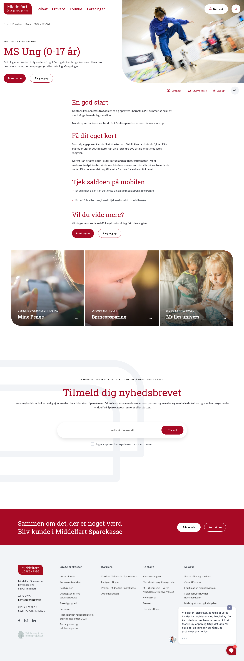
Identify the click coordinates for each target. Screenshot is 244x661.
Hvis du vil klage (151, 608)
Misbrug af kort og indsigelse (200, 603)
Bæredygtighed (68, 603)
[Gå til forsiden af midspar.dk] (18, 9)
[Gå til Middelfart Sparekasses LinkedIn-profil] (34, 621)
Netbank (218, 9)
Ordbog (176, 90)
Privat (43, 9)
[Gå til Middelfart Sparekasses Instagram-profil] (26, 621)
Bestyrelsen (66, 587)
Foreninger (96, 9)
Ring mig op (41, 78)
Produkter (17, 24)
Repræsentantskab (70, 582)
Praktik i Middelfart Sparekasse (118, 587)
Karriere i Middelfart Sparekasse (119, 576)
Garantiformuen (193, 582)
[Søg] (235, 8)
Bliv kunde (189, 527)
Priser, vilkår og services (197, 576)
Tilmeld (172, 429)
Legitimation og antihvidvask (200, 587)
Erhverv (58, 9)
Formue (76, 9)
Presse (147, 603)
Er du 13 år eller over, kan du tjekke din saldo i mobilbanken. (111, 200)
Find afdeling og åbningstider (159, 582)
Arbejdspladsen (110, 593)
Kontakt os (215, 527)
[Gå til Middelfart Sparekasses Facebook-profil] (19, 621)
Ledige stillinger (110, 582)
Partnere (65, 608)
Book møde (15, 78)
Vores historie (67, 576)
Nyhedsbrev (149, 597)
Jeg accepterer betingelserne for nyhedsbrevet (124, 444)
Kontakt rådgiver (152, 576)
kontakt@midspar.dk (29, 599)
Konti (28, 24)
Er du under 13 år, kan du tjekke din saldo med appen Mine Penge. (114, 190)
